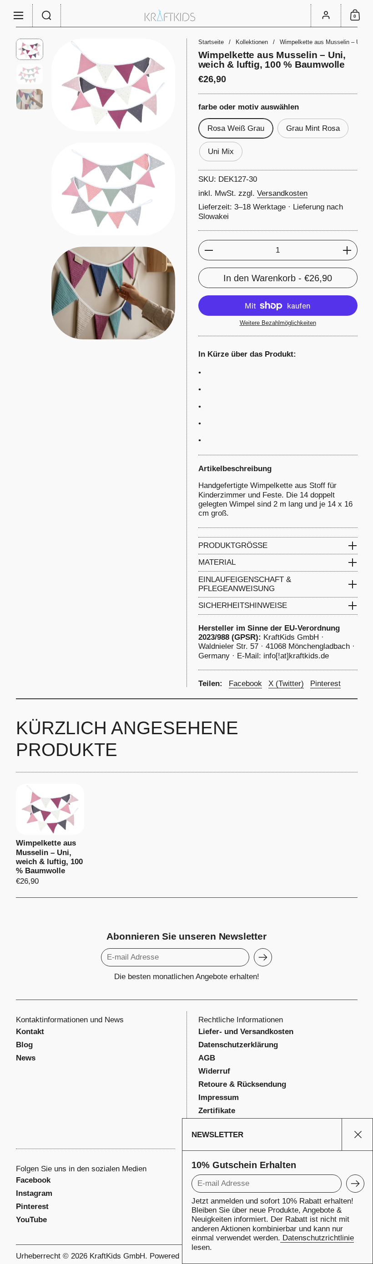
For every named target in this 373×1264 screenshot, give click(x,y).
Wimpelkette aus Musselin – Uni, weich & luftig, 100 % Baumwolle (50, 835)
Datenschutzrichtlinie (317, 1238)
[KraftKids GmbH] (186, 15)
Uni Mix (221, 151)
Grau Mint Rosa (313, 128)
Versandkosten (282, 193)
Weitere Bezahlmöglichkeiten (278, 322)
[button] (47, 15)
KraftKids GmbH (117, 1256)
